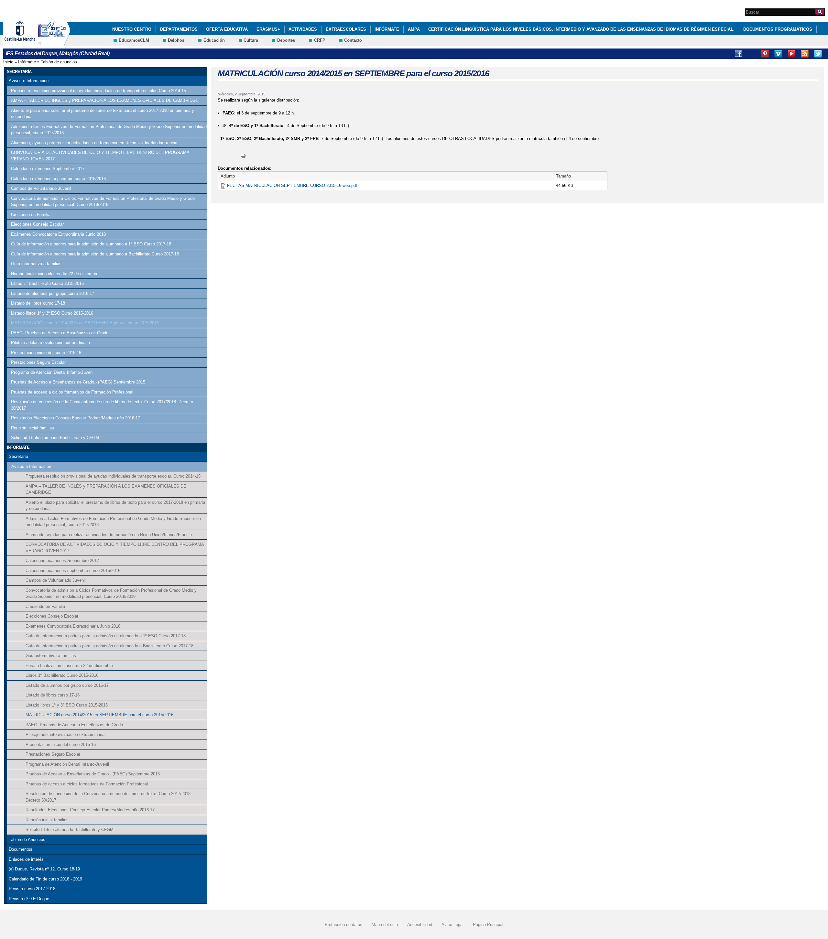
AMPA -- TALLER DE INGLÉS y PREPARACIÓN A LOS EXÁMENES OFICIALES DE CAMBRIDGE (105, 100)
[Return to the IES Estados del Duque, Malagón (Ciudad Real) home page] (53, 43)
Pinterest (765, 54)
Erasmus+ (268, 29)
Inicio (8, 61)
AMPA (414, 29)
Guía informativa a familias (36, 263)
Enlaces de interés (26, 859)
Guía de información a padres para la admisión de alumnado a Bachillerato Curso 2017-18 (95, 254)
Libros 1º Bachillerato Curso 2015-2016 (47, 283)
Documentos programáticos (777, 29)
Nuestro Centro (131, 29)
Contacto (353, 40)
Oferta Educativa (227, 29)
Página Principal (488, 924)
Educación (214, 40)
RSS (805, 54)
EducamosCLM (134, 40)
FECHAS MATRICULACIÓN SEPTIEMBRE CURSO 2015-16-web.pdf (292, 185)
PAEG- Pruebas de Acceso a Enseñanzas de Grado (59, 332)
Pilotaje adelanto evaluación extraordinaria (50, 342)
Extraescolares (346, 29)
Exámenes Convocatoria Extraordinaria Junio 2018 (58, 234)
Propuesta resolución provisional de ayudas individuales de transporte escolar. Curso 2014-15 (98, 90)
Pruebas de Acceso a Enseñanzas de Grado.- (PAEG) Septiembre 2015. (79, 382)
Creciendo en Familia (30, 214)
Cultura (251, 40)
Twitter (818, 54)
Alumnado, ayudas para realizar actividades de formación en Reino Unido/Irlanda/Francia (94, 142)
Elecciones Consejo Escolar (37, 224)
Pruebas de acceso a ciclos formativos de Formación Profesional (72, 392)
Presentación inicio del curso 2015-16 (46, 352)
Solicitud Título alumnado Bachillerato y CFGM (55, 437)
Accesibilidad (419, 924)
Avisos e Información (29, 80)
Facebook (738, 54)
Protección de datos (343, 924)
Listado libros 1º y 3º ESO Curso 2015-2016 (52, 313)
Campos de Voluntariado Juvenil (41, 188)
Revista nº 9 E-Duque (29, 898)
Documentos (20, 849)
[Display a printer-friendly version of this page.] (243, 155)
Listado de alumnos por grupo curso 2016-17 (52, 293)
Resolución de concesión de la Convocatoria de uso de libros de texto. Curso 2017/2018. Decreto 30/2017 (102, 405)
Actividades (303, 29)
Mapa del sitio (385, 924)
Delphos (176, 40)
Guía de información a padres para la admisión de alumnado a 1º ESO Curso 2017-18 (91, 244)
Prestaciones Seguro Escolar (38, 362)
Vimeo (778, 54)
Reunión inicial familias (32, 428)
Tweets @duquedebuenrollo (752, 54)
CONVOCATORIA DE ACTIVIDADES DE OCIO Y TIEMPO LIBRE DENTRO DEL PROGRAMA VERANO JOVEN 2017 (100, 155)
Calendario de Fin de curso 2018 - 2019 (45, 879)
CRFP (319, 40)
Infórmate (387, 29)
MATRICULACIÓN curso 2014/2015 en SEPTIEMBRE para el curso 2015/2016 (85, 322)
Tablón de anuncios (59, 61)
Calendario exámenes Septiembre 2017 (47, 168)
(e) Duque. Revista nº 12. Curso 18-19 (44, 869)
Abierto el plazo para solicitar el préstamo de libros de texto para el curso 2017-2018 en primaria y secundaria (102, 113)
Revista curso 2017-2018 (32, 888)
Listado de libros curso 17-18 (38, 303)
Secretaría (18, 456)
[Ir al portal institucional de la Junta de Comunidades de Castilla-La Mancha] (28, 43)
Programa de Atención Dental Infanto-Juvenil (52, 372)
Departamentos (179, 29)
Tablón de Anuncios (27, 839)
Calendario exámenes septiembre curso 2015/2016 (58, 178)
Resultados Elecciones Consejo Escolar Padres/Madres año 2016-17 (75, 418)
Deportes (286, 40)
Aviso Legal (452, 924)
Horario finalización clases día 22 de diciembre (54, 273)
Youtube (791, 54)
